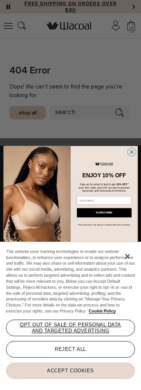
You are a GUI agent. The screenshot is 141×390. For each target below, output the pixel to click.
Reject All (70, 349)
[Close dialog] (131, 152)
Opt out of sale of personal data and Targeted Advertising (70, 328)
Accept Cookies (70, 370)
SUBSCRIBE (104, 212)
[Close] (127, 256)
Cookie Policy (102, 311)
